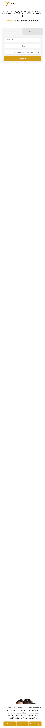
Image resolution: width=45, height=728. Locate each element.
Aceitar (9, 724)
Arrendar (32, 32)
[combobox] (22, 46)
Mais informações (35, 724)
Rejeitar (22, 724)
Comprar (12, 32)
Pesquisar (22, 59)
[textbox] (22, 46)
